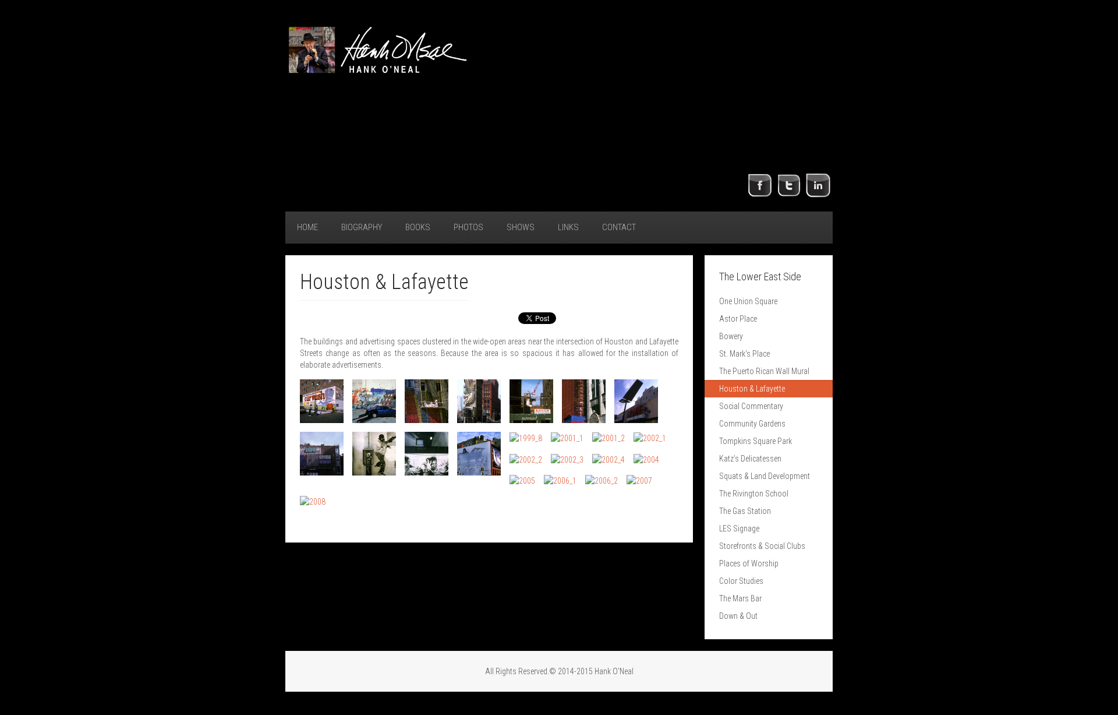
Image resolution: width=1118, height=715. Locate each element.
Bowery (731, 336)
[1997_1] (479, 401)
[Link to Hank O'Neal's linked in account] (818, 184)
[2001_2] (608, 438)
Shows (521, 227)
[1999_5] (374, 454)
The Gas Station (745, 511)
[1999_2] (584, 401)
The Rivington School (753, 493)
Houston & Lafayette (752, 388)
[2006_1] (560, 480)
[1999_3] (636, 401)
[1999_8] (526, 438)
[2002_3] (567, 459)
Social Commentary (751, 406)
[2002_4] (608, 459)
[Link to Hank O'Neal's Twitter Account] (789, 184)
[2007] (639, 480)
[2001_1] (567, 438)
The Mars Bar (740, 598)
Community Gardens (752, 423)
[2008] (313, 501)
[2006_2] (601, 480)
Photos (468, 227)
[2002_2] (526, 459)
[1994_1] (374, 401)
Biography (361, 227)
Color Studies (741, 581)
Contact (619, 227)
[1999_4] (322, 454)
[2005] (522, 480)
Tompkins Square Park (755, 441)
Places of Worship (749, 563)
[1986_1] (322, 401)
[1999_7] (479, 454)
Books (417, 227)
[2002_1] (650, 438)
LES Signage (739, 528)
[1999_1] (531, 401)
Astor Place (738, 318)
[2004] (646, 459)
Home (307, 227)
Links (568, 227)
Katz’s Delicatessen (750, 458)
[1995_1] (426, 401)
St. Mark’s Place (744, 353)
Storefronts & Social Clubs (762, 546)
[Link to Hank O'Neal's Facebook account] (759, 184)
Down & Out (738, 616)
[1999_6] (426, 454)
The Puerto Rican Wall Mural (764, 371)
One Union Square (748, 301)
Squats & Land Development (764, 476)
